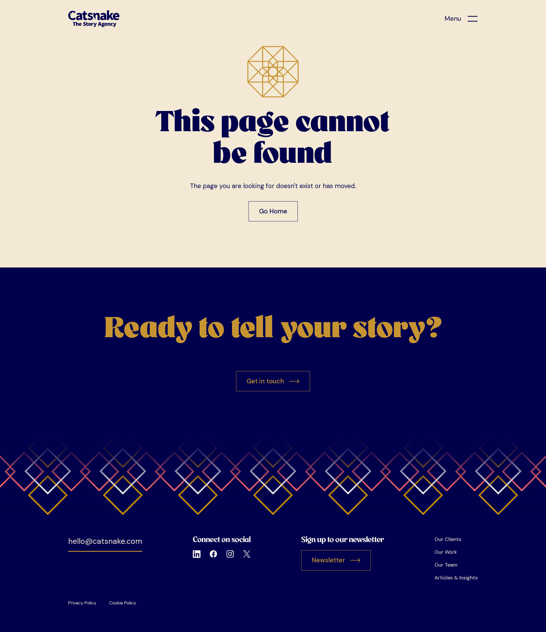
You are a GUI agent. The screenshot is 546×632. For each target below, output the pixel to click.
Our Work (446, 552)
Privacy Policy (82, 603)
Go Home (273, 211)
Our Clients (448, 539)
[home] (93, 18)
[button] (461, 18)
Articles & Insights (456, 577)
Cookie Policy (122, 603)
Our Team (446, 564)
